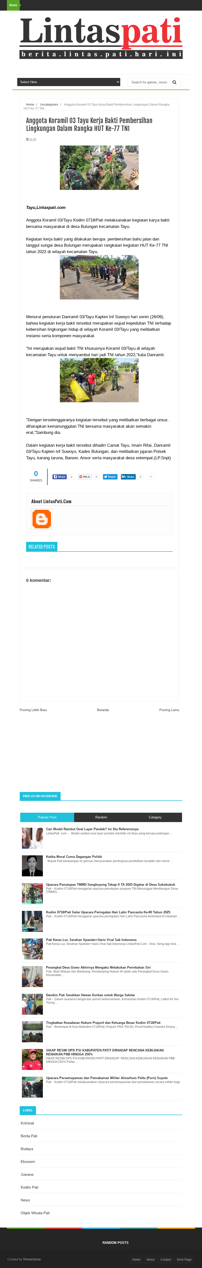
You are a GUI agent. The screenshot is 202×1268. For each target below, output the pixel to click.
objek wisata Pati (35, 1213)
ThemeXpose (32, 1259)
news (25, 1200)
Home (136, 1259)
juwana (27, 1174)
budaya (27, 1149)
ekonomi (28, 1161)
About (150, 1259)
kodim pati (29, 1187)
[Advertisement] (101, 752)
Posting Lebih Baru (33, 710)
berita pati (29, 1136)
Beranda (103, 710)
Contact (166, 1259)
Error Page (184, 1259)
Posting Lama (169, 710)
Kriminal (27, 1123)
